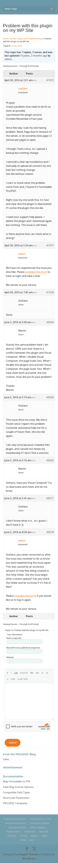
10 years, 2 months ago (33, 55)
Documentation (17, 827)
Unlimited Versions (15, 823)
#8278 (50, 532)
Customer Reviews (39, 823)
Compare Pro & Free (40, 818)
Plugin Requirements (14, 818)
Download (29, 831)
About (34, 835)
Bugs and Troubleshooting (30, 38)
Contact (11, 835)
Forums (13, 38)
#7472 (50, 80)
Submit (12, 742)
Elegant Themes (28, 854)
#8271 (50, 498)
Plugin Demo (13, 831)
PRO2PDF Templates (15, 803)
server (14, 45)
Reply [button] (34, 80)
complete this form (36, 272)
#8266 (50, 322)
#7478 (50, 292)
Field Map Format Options (18, 787)
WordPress (29, 858)
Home (5, 38)
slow (20, 45)
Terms (23, 835)
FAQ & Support (38, 827)
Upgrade (43, 831)
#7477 (50, 245)
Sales (6, 759)
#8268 (50, 397)
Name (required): (13, 638)
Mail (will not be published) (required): (23, 647)
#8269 (50, 460)
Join (32, 839)
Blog (23, 839)
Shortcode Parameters (16, 798)
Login (44, 835)
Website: (10, 657)
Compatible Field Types (16, 792)
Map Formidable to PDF (16, 781)
